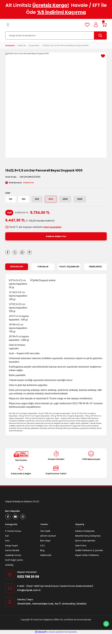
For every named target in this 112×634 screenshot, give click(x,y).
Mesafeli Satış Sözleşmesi (87, 536)
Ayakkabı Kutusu (13, 555)
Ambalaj (9, 565)
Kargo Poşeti (11, 545)
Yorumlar (42, 266)
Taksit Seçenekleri (69, 266)
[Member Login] (95, 25)
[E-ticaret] (55, 632)
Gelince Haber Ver (56, 236)
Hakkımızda (45, 555)
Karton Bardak (12, 550)
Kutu (7, 540)
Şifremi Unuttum (48, 536)
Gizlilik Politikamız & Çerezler (89, 550)
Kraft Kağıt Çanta (14, 560)
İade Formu (80, 545)
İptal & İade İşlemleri (85, 540)
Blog (42, 550)
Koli (7, 536)
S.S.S (42, 545)
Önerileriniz (95, 266)
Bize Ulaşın (45, 540)
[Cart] (104, 25)
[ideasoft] (41, 632)
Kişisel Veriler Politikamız (87, 555)
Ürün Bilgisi (16, 266)
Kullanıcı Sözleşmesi (84, 531)
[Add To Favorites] (103, 56)
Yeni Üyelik (45, 531)
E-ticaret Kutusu (13, 531)
